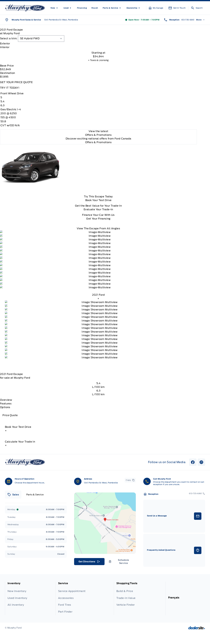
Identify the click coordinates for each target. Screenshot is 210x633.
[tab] (98, 43)
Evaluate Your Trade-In (98, 209)
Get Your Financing (98, 218)
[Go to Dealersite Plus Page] (196, 627)
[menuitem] (55, 8)
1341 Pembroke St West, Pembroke (61, 20)
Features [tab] (6, 403)
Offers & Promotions (98, 142)
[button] (156, 8)
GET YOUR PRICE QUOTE (16, 82)
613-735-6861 (187, 20)
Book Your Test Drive (98, 200)
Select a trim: (8, 38)
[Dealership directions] (105, 523)
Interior (4, 47)
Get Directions (89, 562)
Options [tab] (5, 407)
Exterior (5, 43)
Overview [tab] (6, 399)
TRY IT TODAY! (9, 87)
